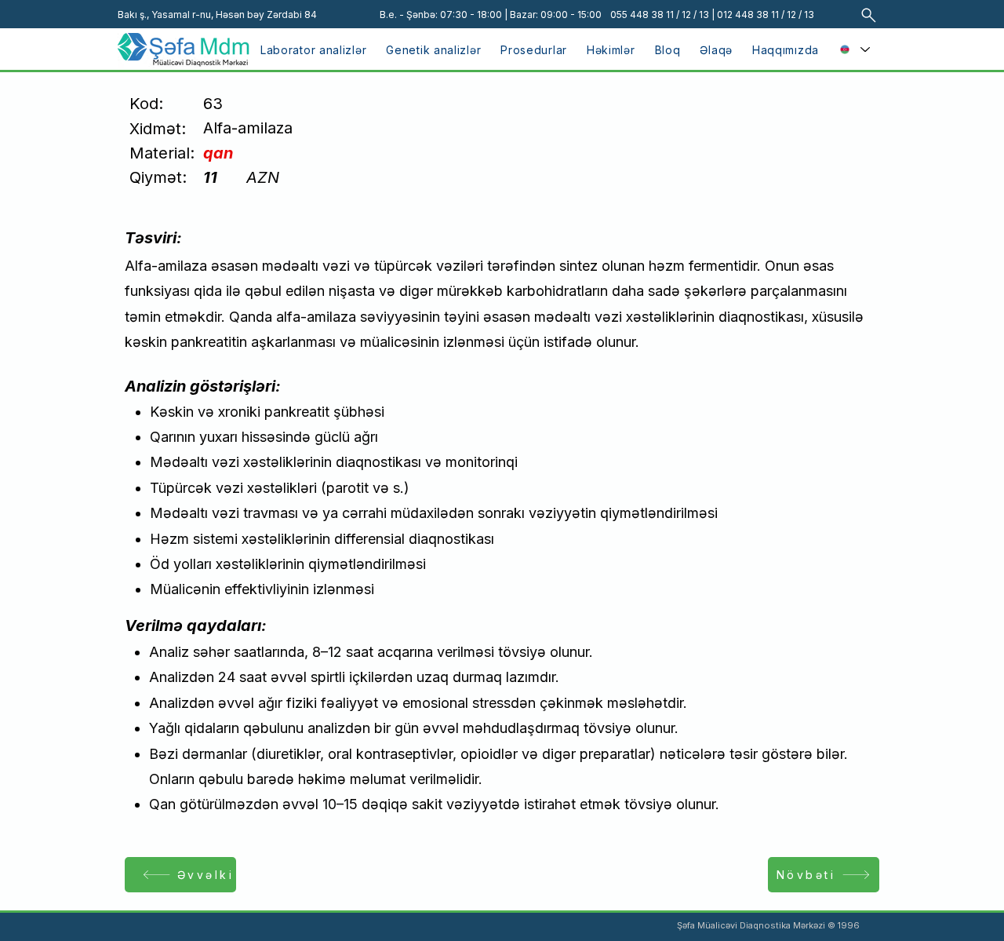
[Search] (868, 15)
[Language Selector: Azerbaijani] (854, 49)
